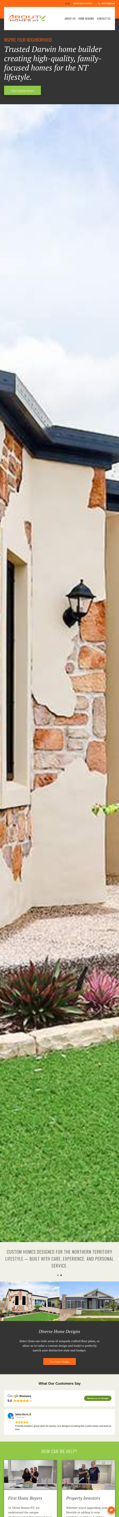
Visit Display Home (22, 90)
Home (67, 3)
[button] (4, 1422)
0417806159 (108, 3)
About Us (70, 18)
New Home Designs (59, 1361)
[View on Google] (10, 1416)
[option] (29, 1301)
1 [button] (58, 1275)
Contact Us (103, 18)
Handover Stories (82, 3)
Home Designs (86, 18)
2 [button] (61, 1275)
